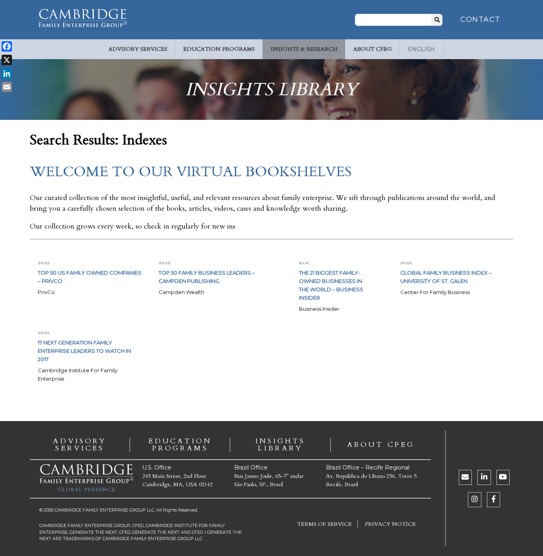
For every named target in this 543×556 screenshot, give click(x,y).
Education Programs (180, 445)
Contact (480, 19)
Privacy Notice (390, 524)
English (421, 49)
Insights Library (280, 445)
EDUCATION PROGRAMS (219, 49)
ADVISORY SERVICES (138, 49)
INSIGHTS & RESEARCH (304, 49)
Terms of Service (324, 524)
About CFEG (381, 444)
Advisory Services (80, 445)
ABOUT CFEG (372, 49)
